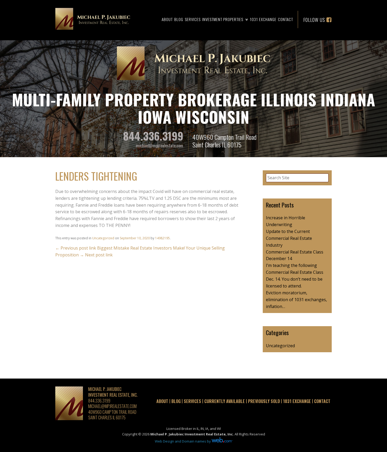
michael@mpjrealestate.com (159, 145)
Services (193, 19)
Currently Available (224, 401)
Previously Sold (264, 401)
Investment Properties (222, 19)
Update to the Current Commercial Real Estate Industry (289, 238)
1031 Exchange (263, 19)
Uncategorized (103, 238)
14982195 (162, 238)
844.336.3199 (153, 136)
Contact (285, 19)
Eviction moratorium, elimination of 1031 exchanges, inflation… (296, 299)
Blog (178, 19)
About (167, 19)
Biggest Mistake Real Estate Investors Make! (120, 248)
